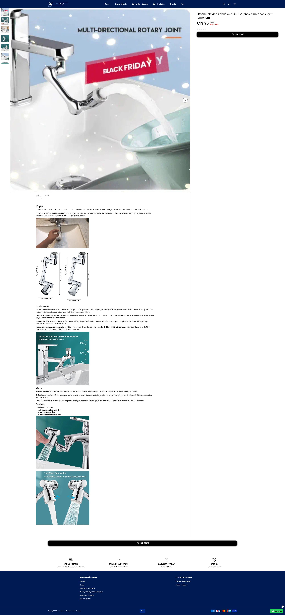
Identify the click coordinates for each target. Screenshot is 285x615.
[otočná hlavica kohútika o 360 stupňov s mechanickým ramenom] (100, 100)
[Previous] (14, 100)
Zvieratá (173, 4)
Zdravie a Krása (159, 4)
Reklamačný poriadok (183, 581)
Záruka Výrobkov (181, 585)
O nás (82, 585)
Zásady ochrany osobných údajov (91, 592)
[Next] (185, 100)
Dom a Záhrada (121, 4)
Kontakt (82, 581)
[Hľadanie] (224, 4)
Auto (182, 4)
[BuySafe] (58, 4)
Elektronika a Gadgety (140, 4)
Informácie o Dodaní (87, 595)
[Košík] (234, 4)
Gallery (38, 196)
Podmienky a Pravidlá (87, 588)
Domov (107, 4)
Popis (47, 196)
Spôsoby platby (85, 599)
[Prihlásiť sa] (229, 4)
